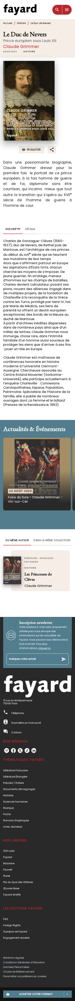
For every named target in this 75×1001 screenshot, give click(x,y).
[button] (29, 52)
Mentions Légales (13, 957)
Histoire (21, 23)
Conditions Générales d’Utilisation (24, 962)
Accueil (7, 23)
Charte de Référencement (18, 971)
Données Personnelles (16, 967)
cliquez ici (44, 648)
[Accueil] (20, 9)
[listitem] (6, 750)
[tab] (13, 229)
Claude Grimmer (21, 46)
